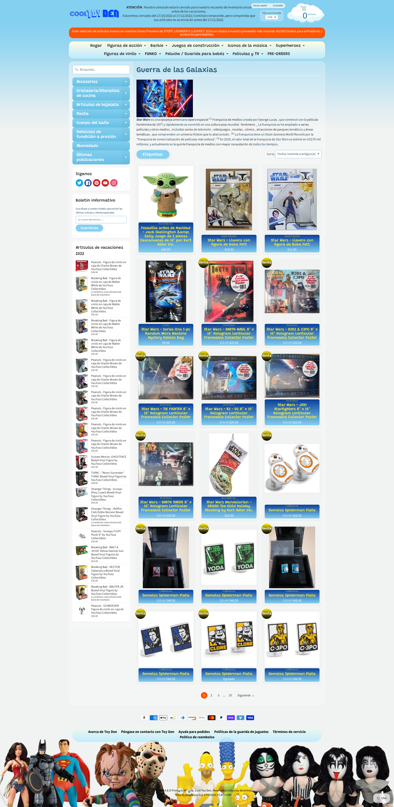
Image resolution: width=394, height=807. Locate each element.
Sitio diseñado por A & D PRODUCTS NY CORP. (203, 795)
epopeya (166, 119)
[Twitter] (79, 183)
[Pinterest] (96, 183)
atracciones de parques (273, 129)
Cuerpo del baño (103, 124)
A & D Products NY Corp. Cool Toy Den (188, 790)
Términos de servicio (289, 731)
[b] (232, 133)
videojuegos (221, 129)
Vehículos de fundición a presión (103, 134)
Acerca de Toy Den (102, 731)
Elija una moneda (271, 13)
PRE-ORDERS (279, 54)
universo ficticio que (194, 134)
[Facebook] (88, 183)
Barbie (159, 47)
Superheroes (291, 47)
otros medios (160, 129)
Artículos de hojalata (103, 106)
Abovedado (87, 146)
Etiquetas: (153, 154)
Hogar (96, 46)
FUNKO (153, 55)
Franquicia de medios (227, 119)
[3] (217, 138)
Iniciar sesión (260, 5)
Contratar (278, 5)
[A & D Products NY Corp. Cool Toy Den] (94, 13)
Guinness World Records (289, 134)
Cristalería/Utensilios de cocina (103, 93)
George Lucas (267, 119)
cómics (249, 129)
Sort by (271, 154)
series (189, 129)
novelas (237, 129)
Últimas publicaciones (103, 157)
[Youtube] (105, 183)
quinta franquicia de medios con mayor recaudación (212, 144)
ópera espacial (198, 119)
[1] (210, 118)
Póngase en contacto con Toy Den (147, 731)
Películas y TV (248, 55)
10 (230, 695)
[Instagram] (114, 183)
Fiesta (103, 115)
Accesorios (103, 83)
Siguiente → (245, 695)
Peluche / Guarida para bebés (197, 55)
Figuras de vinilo (123, 55)
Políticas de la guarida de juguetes (241, 731)
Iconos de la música (250, 47)
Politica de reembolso (197, 737)
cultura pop (219, 124)
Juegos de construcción (198, 47)
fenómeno (248, 124)
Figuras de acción (127, 47)
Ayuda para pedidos (194, 731)
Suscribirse (89, 228)
